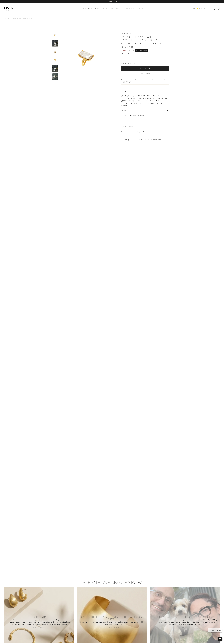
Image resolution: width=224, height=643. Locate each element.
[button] (83, 9)
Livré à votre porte (127, 126)
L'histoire (124, 91)
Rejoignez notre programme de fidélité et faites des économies (150, 79)
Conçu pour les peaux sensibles (132, 115)
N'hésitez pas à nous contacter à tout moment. (150, 139)
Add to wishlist (145, 74)
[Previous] (5, 1)
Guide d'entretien (127, 121)
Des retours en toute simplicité (132, 132)
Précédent (60, 58)
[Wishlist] (220, 639)
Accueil (6, 19)
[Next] (219, 1)
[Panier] (219, 8)
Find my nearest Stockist (129, 63)
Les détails (125, 111)
